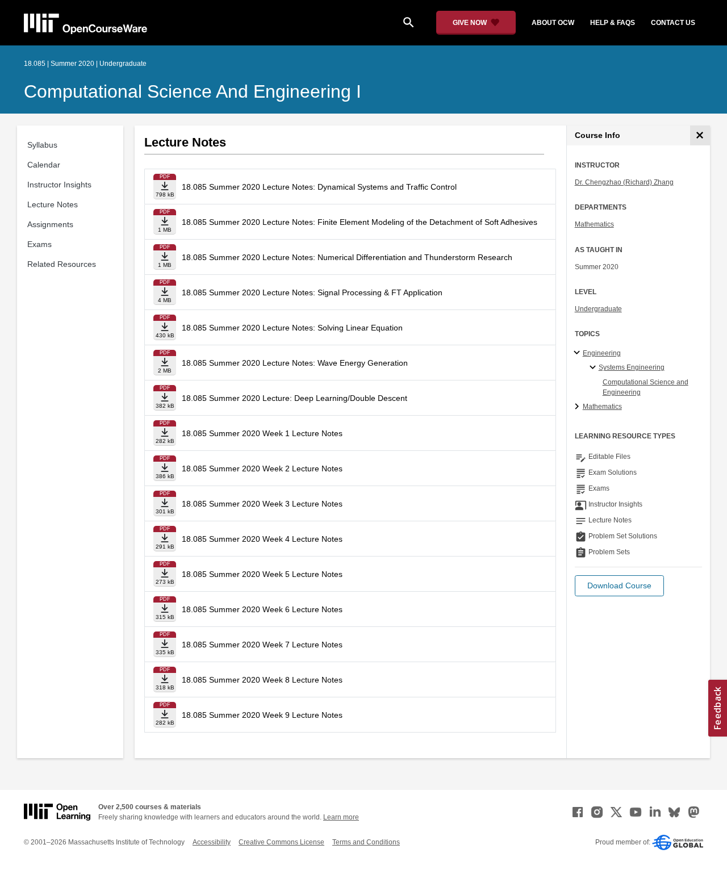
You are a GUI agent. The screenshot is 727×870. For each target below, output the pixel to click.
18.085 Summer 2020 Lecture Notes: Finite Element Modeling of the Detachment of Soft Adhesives (359, 222)
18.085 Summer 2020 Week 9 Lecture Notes (262, 715)
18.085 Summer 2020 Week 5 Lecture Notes (262, 574)
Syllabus (42, 144)
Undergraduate (598, 309)
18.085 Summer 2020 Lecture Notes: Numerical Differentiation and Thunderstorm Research (347, 257)
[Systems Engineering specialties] (594, 368)
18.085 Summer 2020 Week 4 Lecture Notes (262, 538)
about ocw (553, 23)
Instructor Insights (59, 184)
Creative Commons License (281, 842)
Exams (39, 244)
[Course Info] (700, 135)
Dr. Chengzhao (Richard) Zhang (624, 182)
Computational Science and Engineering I (192, 91)
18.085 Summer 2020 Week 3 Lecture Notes (262, 503)
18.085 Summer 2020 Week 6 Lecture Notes (262, 609)
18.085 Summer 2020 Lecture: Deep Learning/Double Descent (294, 398)
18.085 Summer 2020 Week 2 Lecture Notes (262, 468)
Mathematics (594, 224)
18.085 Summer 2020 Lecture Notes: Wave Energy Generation (295, 362)
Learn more (341, 817)
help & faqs (612, 23)
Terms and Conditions (366, 842)
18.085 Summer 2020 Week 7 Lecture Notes (262, 644)
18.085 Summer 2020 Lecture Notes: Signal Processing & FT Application (312, 292)
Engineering (602, 353)
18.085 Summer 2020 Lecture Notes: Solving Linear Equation (292, 327)
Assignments (50, 224)
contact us (673, 23)
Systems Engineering (632, 367)
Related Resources (61, 264)
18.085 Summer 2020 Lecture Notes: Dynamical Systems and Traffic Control (319, 186)
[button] (619, 585)
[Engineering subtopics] (578, 353)
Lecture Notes (52, 204)
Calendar (43, 164)
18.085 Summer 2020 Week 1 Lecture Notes (262, 433)
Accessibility (212, 842)
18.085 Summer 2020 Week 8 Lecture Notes (262, 679)
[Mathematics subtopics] (578, 407)
